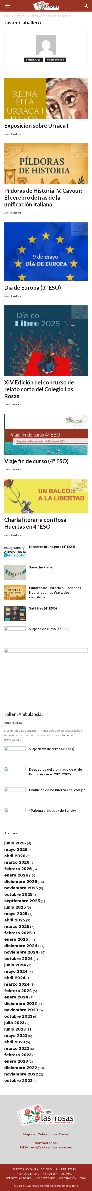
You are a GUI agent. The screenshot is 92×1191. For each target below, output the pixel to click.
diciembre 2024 (20, 945)
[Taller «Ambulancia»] (46, 678)
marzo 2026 (17, 862)
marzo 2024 (17, 984)
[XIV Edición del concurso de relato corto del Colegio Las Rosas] (46, 340)
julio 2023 (14, 1022)
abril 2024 (15, 977)
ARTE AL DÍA (50, 1174)
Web (83, 1178)
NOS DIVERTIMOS (45, 1178)
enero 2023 (16, 1061)
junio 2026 (15, 842)
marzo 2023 (16, 1048)
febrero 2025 (18, 932)
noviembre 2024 (21, 952)
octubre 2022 (18, 1080)
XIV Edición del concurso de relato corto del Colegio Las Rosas (39, 389)
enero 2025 (16, 939)
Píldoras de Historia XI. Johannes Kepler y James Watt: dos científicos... (55, 592)
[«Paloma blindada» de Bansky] (15, 815)
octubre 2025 (18, 894)
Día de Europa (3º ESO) (32, 287)
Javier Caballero (12, 134)
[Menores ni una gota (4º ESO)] (15, 551)
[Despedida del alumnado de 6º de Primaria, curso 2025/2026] (15, 774)
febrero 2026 (18, 868)
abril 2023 (14, 1041)
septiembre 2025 (22, 900)
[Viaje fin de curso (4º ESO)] (46, 434)
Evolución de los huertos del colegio (57, 790)
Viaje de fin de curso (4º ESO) (51, 749)
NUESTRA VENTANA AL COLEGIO (32, 1169)
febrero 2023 (17, 1054)
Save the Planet (41, 567)
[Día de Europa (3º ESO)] (46, 251)
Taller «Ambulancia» (23, 714)
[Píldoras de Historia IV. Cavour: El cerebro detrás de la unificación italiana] (46, 164)
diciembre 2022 (20, 1067)
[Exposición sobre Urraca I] (46, 98)
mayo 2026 (16, 849)
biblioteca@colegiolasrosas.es (46, 1147)
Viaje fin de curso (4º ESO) (36, 461)
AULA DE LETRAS (66, 1169)
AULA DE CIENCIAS (28, 1174)
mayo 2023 (15, 1035)
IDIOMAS (66, 1174)
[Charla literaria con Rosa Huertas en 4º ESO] (46, 496)
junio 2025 (15, 907)
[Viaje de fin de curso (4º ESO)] (15, 753)
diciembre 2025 (20, 881)
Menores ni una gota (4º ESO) (52, 546)
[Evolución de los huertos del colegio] (15, 795)
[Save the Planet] (15, 572)
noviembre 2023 (21, 1009)
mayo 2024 (16, 971)
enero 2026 (16, 875)
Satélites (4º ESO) (43, 608)
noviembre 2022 (21, 1074)
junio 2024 (15, 964)
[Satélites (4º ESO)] (15, 613)
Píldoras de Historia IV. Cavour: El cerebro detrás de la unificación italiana (43, 197)
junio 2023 (15, 1029)
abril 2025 (14, 920)
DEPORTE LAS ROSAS (18, 1178)
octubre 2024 (18, 958)
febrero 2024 (18, 990)
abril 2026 (14, 855)
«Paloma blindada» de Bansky (52, 810)
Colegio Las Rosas (14, 722)
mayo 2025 (15, 913)
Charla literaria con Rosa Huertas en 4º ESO (35, 523)
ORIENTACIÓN (67, 1178)
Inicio (7, 16)
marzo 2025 (16, 926)
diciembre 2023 (20, 1003)
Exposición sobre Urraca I (36, 125)
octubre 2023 (18, 1016)
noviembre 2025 (21, 887)
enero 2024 (16, 997)
